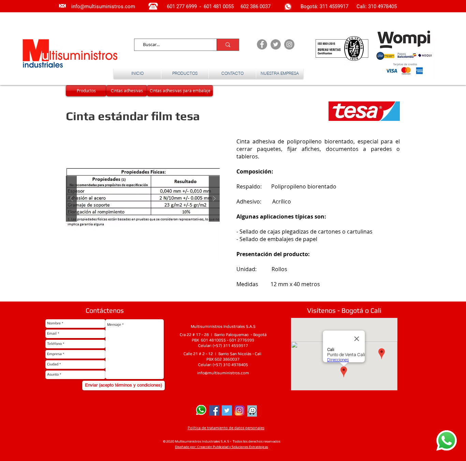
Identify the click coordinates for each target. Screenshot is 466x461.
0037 (234, 359)
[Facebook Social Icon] (214, 410)
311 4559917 (335, 6)
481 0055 (224, 6)
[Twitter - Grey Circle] (276, 44)
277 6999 (186, 6)
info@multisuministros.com (223, 373)
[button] (143, 199)
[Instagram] (239, 410)
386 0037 (260, 6)
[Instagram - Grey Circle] (289, 44)
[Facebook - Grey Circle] (262, 44)
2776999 (245, 340)
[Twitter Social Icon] (227, 410)
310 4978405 (382, 6)
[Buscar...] (228, 45)
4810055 (217, 340)
